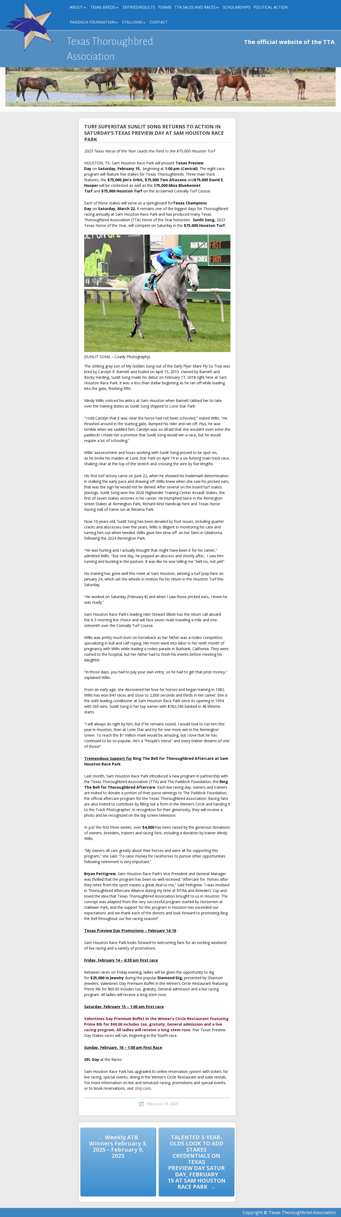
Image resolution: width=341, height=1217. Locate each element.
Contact (159, 22)
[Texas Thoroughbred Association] (32, 26)
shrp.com (143, 1088)
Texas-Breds (102, 7)
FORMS (164, 7)
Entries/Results (139, 7)
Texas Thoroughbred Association (110, 49)
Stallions (132, 22)
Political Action (271, 7)
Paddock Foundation (92, 22)
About (76, 7)
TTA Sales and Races (195, 7)
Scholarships (236, 7)
